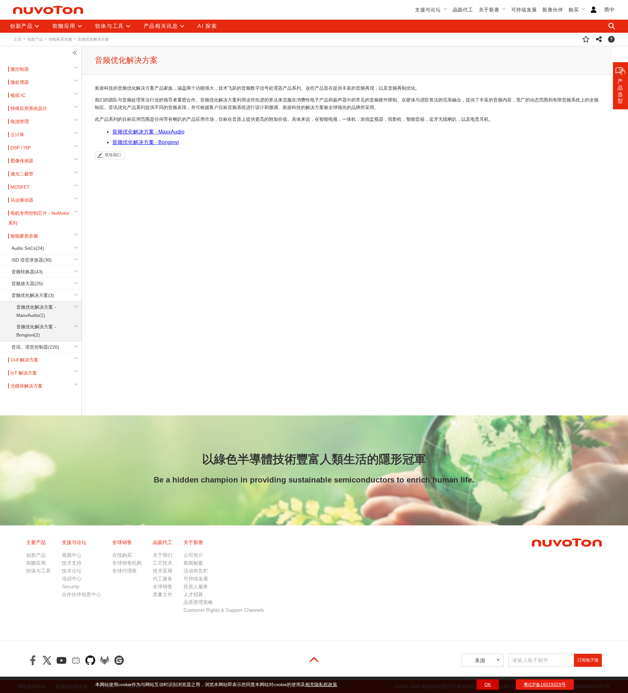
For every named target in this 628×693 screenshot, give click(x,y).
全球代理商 (124, 571)
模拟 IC (18, 95)
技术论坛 (71, 571)
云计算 (17, 134)
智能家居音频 (60, 39)
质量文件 (162, 594)
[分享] (599, 39)
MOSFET (20, 187)
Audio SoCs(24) (27, 248)
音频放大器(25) (27, 283)
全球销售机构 (127, 563)
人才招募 (193, 594)
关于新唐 (489, 9)
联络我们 (113, 155)
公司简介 (193, 555)
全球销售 (162, 586)
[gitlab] (105, 660)
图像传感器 (21, 160)
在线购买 (122, 555)
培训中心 (71, 578)
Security (70, 586)
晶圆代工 (463, 9)
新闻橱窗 (193, 563)
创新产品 (35, 39)
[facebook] (33, 660)
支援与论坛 (428, 9)
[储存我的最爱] (586, 39)
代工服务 (162, 578)
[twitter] (47, 660)
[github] (90, 660)
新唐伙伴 (552, 9)
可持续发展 (524, 9)
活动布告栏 (195, 571)
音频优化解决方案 (93, 39)
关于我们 (162, 555)
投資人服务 (195, 586)
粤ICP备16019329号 (545, 684)
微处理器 (19, 82)
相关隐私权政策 (321, 684)
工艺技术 (162, 563)
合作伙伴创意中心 (81, 594)
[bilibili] (76, 660)
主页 (18, 39)
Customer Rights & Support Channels (223, 610)
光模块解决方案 (26, 386)
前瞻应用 (36, 563)
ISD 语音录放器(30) (31, 260)
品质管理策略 (198, 602)
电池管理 (19, 121)
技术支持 (71, 563)
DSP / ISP (20, 147)
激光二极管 (21, 173)
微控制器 (19, 69)
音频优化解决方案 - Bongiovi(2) (36, 330)
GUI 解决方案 (24, 359)
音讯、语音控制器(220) (35, 347)
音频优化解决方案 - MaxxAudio (148, 132)
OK (487, 684)
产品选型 (620, 91)
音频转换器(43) (27, 271)
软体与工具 (38, 571)
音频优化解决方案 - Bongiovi (145, 142)
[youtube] (61, 660)
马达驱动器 (21, 200)
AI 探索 (207, 26)
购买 (573, 9)
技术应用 (162, 571)
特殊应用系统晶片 (28, 108)
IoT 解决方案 (23, 372)
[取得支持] (611, 39)
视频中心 (71, 555)
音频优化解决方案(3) (32, 295)
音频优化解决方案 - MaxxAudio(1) (36, 311)
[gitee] (119, 660)
